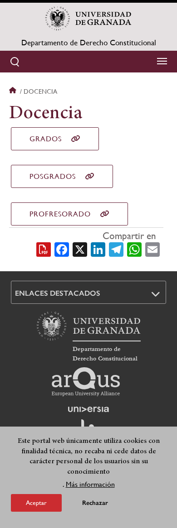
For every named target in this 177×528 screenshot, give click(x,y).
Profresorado (60, 214)
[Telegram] (116, 248)
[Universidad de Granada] (88, 18)
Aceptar (36, 502)
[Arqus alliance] (86, 381)
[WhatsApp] (134, 248)
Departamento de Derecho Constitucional (88, 42)
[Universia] (88, 409)
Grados (46, 138)
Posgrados (53, 176)
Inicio (13, 91)
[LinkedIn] (98, 248)
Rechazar (95, 503)
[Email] (152, 248)
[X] (80, 248)
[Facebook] (61, 248)
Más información (90, 484)
